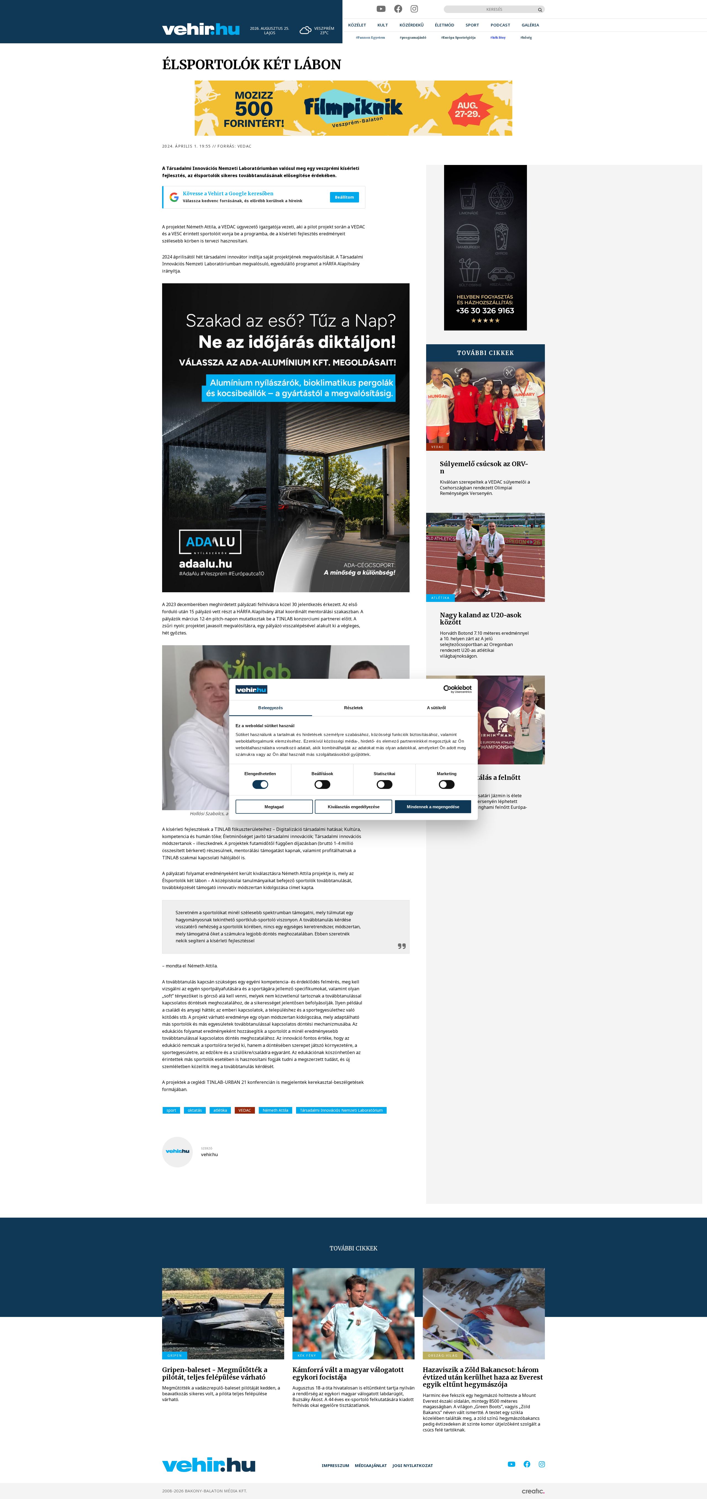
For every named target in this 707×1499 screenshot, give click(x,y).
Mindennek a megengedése (433, 806)
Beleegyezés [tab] (270, 707)
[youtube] (381, 9)
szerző (206, 1148)
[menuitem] (357, 24)
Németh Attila (275, 1110)
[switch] (322, 784)
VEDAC (245, 1110)
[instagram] (414, 9)
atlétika (220, 1110)
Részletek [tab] (353, 707)
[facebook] (398, 9)
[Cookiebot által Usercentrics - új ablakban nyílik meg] (447, 689)
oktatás (195, 1110)
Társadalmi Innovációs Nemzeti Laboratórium (341, 1110)
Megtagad (274, 806)
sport (171, 1110)
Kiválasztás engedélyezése (353, 806)
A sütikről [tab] (436, 707)
